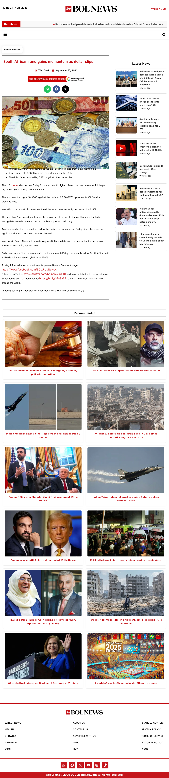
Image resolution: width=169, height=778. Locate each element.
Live (75, 749)
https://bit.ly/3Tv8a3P (52, 278)
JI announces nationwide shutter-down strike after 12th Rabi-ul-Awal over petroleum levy (151, 215)
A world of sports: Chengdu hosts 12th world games (126, 683)
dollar (15, 185)
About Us (79, 722)
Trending (11, 742)
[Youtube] (88, 765)
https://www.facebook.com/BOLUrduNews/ (29, 269)
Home (7, 49)
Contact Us (80, 729)
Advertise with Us (84, 735)
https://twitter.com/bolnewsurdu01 (44, 274)
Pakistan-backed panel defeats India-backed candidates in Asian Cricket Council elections (95, 24)
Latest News (13, 722)
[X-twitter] (80, 765)
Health (9, 729)
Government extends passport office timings (151, 169)
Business (16, 49)
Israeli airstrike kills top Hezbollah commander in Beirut (126, 370)
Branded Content (153, 722)
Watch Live (158, 9)
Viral (8, 749)
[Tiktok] (105, 765)
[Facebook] (72, 765)
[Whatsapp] (64, 765)
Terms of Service (152, 735)
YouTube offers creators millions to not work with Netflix (151, 146)
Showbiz (10, 735)
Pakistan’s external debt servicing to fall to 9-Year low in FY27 (151, 191)
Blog (144, 749)
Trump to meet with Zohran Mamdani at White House (43, 560)
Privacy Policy (151, 729)
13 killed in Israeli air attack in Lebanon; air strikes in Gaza (126, 560)
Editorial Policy (152, 742)
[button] (47, 89)
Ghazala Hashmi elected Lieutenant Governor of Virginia (43, 683)
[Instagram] (97, 765)
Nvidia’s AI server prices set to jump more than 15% (149, 101)
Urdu (76, 742)
